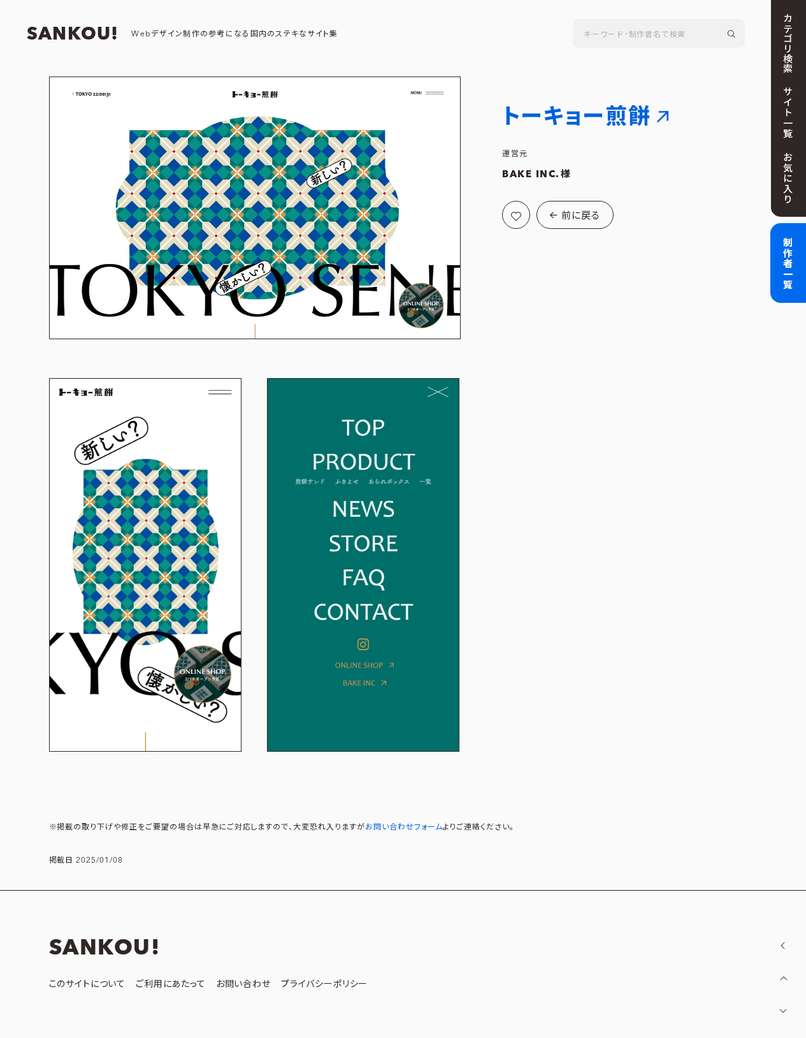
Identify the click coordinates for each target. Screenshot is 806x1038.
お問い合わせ (243, 984)
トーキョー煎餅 (576, 117)
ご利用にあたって (171, 984)
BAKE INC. (531, 174)
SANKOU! (73, 34)
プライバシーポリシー (324, 984)
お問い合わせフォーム (404, 827)
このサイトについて (87, 984)
